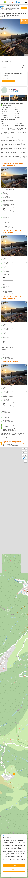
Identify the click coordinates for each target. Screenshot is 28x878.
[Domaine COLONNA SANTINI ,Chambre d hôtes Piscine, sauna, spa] (14, 55)
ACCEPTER (14, 865)
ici (3, 861)
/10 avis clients (25, 21)
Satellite (24, 452)
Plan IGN (24, 450)
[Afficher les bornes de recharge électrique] (24, 458)
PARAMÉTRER (14, 869)
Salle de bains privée (6, 214)
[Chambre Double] (14, 384)
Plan (24, 448)
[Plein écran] (25, 461)
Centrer (24, 455)
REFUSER (14, 873)
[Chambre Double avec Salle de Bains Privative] (14, 188)
